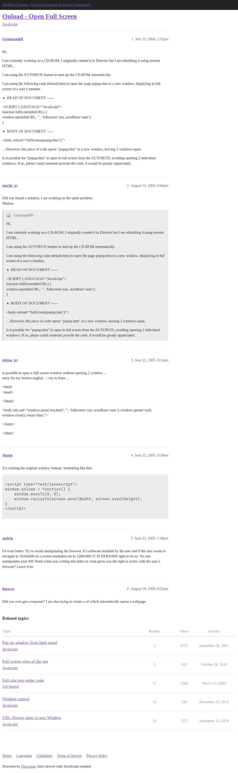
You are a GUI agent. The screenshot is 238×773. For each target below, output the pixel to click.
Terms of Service (69, 756)
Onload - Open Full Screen (39, 16)
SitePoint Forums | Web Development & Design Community (46, 5)
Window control (16, 698)
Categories (24, 756)
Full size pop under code (23, 680)
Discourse (28, 766)
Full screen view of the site (25, 661)
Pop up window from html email (29, 642)
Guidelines (44, 756)
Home (7, 756)
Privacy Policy (97, 756)
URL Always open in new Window (31, 717)
